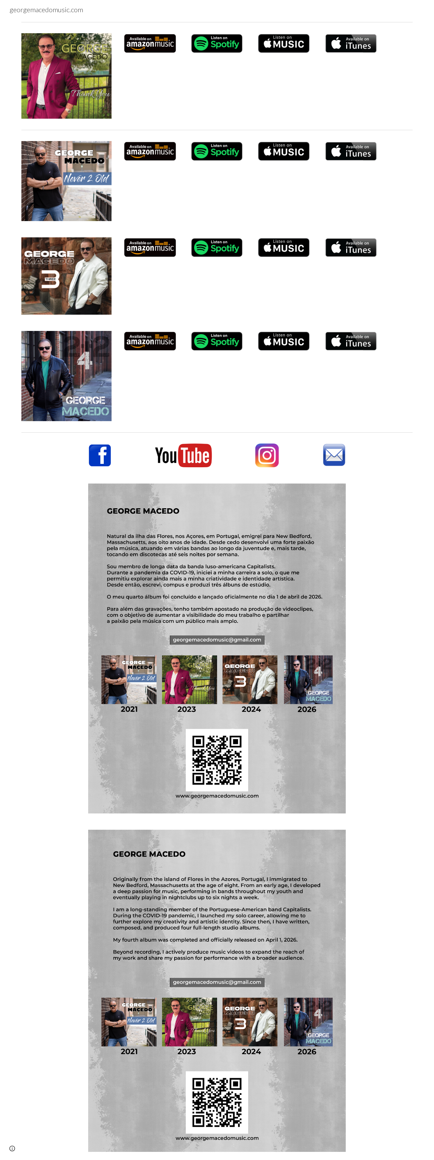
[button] (12, 1148)
